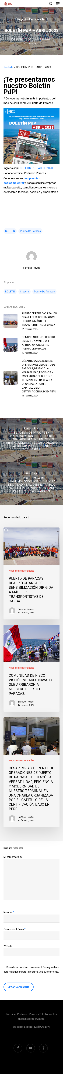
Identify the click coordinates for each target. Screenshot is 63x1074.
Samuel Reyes (23, 38)
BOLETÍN (10, 231)
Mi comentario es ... (14, 857)
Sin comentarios (32, 43)
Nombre (9, 912)
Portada (8, 67)
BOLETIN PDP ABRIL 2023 (36, 168)
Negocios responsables (31, 19)
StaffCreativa (42, 1026)
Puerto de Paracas (30, 231)
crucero (24, 291)
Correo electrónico (15, 929)
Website (8, 946)
